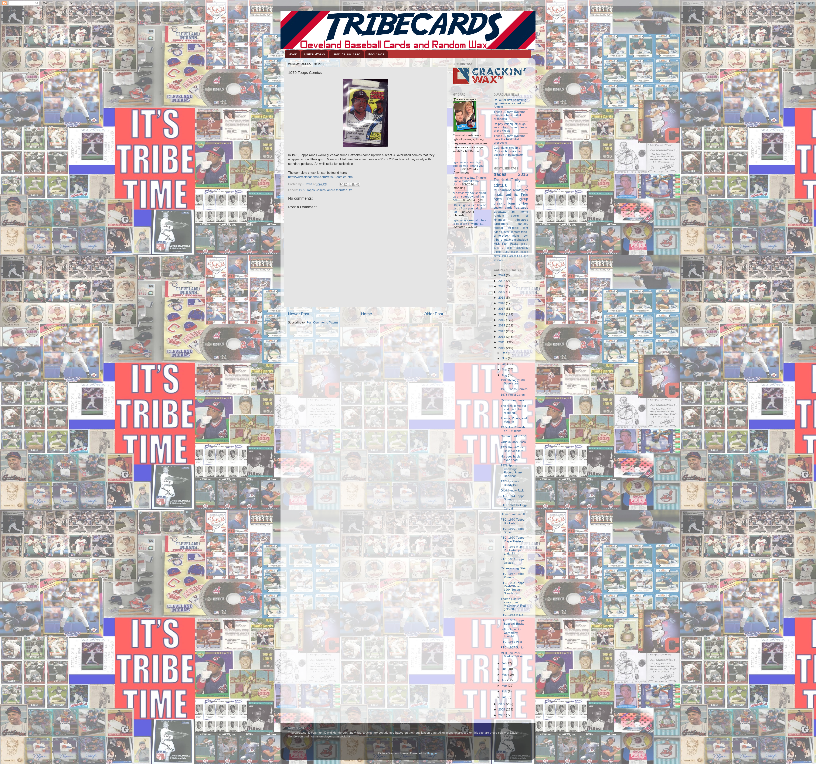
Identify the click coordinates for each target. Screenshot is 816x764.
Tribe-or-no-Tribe (346, 54)
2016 (502, 314)
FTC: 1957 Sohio (512, 647)
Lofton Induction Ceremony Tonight (511, 633)
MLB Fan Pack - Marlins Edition (512, 654)
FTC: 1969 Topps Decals (512, 561)
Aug (505, 375)
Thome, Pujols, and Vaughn (514, 420)
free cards (521, 207)
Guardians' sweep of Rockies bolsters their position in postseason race (509, 153)
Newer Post (298, 314)
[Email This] (342, 184)
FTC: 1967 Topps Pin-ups (512, 575)
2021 (502, 286)
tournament (502, 190)
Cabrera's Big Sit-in (514, 568)
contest (515, 231)
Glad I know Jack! (512, 490)
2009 (502, 704)
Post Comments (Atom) (322, 322)
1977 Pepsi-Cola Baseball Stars (512, 449)
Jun (504, 669)
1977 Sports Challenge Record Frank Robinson (511, 470)
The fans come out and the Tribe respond (513, 409)
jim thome (519, 211)
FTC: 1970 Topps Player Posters (512, 539)
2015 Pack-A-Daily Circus (511, 180)
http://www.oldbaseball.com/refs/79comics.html (320, 177)
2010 (502, 348)
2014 (502, 325)
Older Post (433, 314)
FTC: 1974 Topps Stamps (512, 497)
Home (293, 54)
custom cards (503, 207)
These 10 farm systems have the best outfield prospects (509, 115)
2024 (502, 275)
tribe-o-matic (502, 239)
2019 (502, 297)
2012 (502, 336)
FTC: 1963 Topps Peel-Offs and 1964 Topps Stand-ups (512, 588)
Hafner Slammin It (513, 514)
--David (307, 184)
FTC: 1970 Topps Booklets (512, 521)
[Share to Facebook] (354, 184)
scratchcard (502, 194)
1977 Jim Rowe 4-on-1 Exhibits (513, 429)
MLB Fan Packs (506, 243)
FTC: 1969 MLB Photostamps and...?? (511, 550)
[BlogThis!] (346, 184)
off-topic (513, 227)
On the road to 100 (513, 436)
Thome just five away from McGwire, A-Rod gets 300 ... (513, 604)
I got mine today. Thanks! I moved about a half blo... (470, 181)
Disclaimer (376, 54)
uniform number (516, 203)
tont (525, 227)
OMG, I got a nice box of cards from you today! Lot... (469, 208)
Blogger (432, 753)
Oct (504, 364)
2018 (502, 303)
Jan (504, 697)
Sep (505, 369)
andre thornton (337, 190)
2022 (502, 280)
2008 (502, 709)
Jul (504, 663)
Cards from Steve (512, 400)
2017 (502, 308)
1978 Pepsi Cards (513, 394)
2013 (502, 331)
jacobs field (515, 255)
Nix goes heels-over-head (511, 458)
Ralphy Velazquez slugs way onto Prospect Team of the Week (510, 127)
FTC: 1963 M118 (512, 614)
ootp (509, 247)
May (505, 674)
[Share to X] (350, 184)
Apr (504, 680)
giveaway (500, 211)
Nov (505, 358)
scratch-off (520, 190)
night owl (520, 235)
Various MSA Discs (513, 441)
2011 (502, 342)
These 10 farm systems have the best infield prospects (509, 139)
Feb (505, 691)
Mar (505, 685)
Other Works (314, 54)
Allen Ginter (502, 231)
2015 (502, 320)
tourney (522, 186)
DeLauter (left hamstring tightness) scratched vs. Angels (510, 103)
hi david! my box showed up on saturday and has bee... (469, 196)
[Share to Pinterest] (358, 184)
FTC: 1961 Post (511, 641)
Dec (505, 352)
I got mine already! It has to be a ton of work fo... (469, 222)
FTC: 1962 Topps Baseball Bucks (512, 622)
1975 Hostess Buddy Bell (510, 483)
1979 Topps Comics (312, 190)
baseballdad (520, 239)
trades (500, 174)
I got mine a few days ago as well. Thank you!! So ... (469, 166)
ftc (350, 190)
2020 (502, 292)
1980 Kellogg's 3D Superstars (513, 381)
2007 (502, 715)
